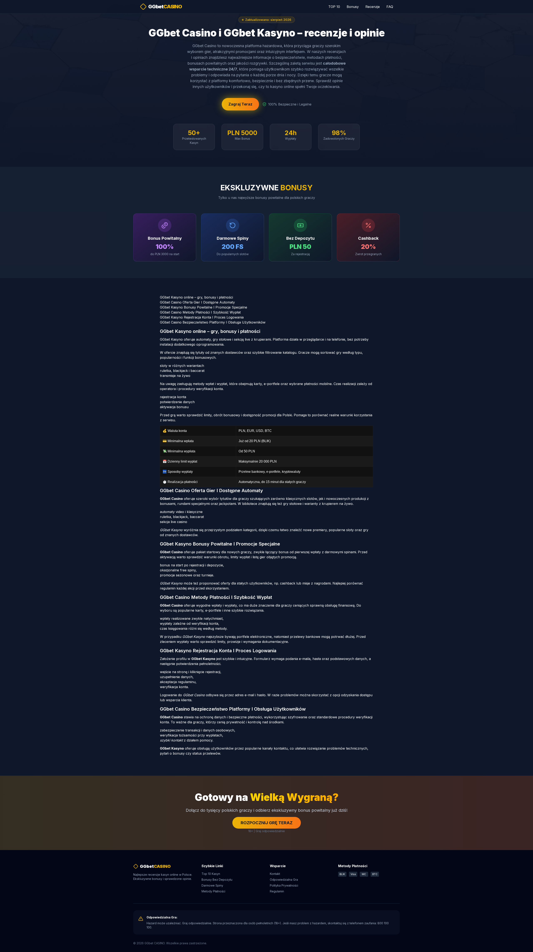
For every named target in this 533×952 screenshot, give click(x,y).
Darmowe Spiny (212, 885)
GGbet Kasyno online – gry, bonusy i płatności (196, 297)
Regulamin (277, 891)
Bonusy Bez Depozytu (217, 879)
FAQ (389, 7)
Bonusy (353, 7)
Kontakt (275, 873)
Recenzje (372, 7)
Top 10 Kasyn (211, 873)
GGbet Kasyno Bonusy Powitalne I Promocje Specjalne (203, 307)
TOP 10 (334, 7)
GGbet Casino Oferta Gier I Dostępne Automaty (197, 302)
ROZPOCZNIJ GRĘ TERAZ (267, 822)
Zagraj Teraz (240, 104)
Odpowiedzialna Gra (284, 879)
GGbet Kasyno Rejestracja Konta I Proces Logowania (202, 317)
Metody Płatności (213, 891)
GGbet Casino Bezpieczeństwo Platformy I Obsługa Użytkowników (212, 322)
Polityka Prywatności (284, 885)
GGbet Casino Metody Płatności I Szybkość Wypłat (200, 312)
